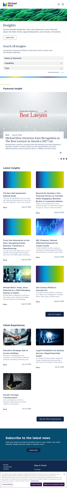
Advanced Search (53, 72)
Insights (6, 469)
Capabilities (7, 467)
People (5, 465)
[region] (33, 480)
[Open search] (63, 4)
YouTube (37, 469)
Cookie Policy (35, 481)
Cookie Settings (7, 484)
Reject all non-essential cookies (54, 484)
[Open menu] (58, 4)
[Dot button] (58, 158)
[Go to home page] (10, 4)
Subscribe (10, 37)
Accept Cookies (36, 484)
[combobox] (33, 63)
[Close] (64, 474)
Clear (62, 72)
